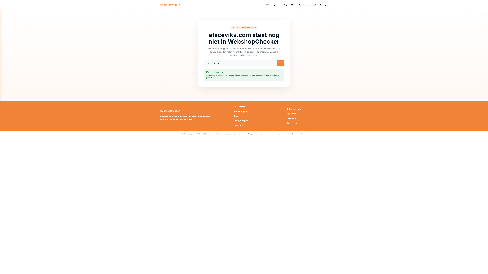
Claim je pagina (241, 120)
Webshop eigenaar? (307, 5)
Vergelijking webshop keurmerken (229, 134)
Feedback (291, 118)
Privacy (303, 134)
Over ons (238, 125)
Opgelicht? (291, 114)
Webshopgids (271, 5)
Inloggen (324, 5)
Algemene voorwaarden (286, 134)
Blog (293, 5)
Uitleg (284, 5)
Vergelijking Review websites (259, 134)
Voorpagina (239, 107)
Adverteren (292, 123)
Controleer (281, 63)
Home (259, 5)
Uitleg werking (293, 109)
